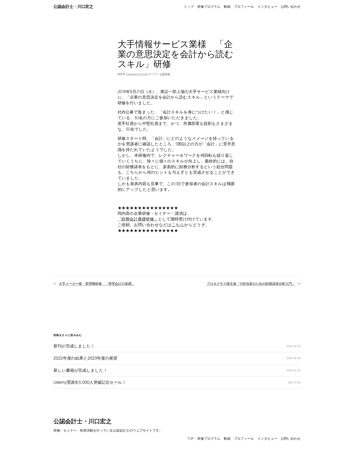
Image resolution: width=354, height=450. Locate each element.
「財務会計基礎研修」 (138, 219)
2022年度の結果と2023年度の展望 (85, 358)
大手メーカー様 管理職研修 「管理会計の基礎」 (97, 283)
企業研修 (165, 74)
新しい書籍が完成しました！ (80, 370)
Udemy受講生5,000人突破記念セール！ (89, 382)
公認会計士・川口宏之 (73, 6)
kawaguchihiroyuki (137, 74)
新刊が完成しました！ (74, 346)
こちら (177, 224)
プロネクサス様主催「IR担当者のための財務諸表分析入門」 (251, 283)
